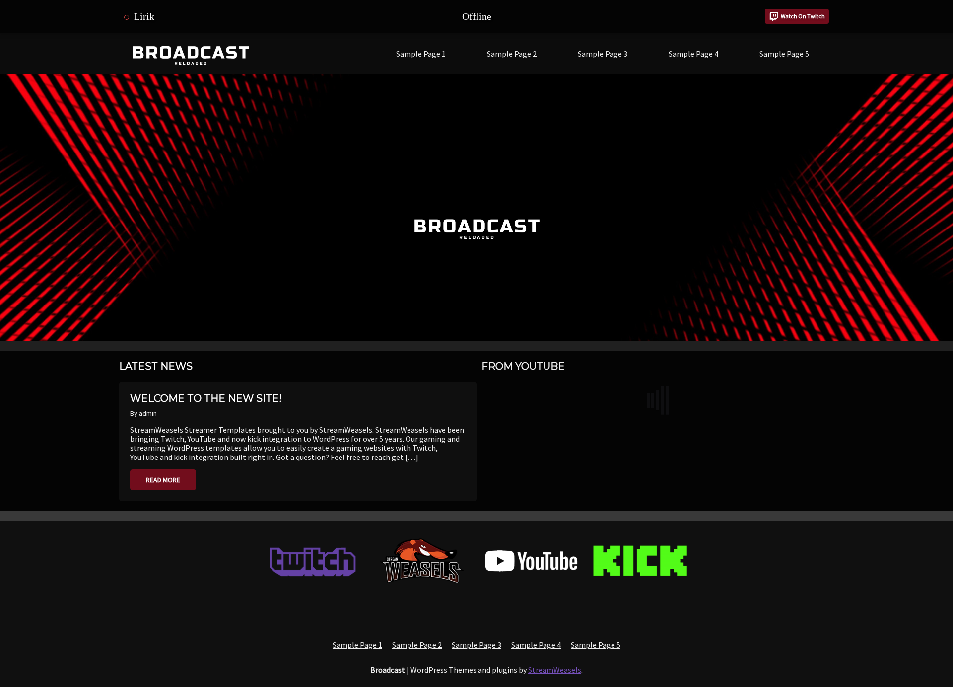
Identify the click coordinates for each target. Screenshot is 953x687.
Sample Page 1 (421, 54)
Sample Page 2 (512, 54)
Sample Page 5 (784, 54)
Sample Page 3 (602, 54)
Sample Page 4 (693, 54)
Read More (163, 479)
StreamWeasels (554, 670)
